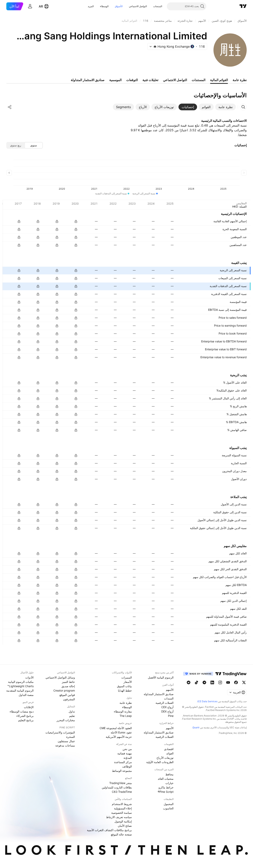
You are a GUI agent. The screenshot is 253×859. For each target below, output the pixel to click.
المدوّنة (128, 757)
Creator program (64, 690)
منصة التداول (26, 694)
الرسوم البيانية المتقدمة (20, 690)
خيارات (169, 783)
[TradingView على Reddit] (188, 682)
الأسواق (119, 6)
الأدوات (29, 677)
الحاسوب (168, 808)
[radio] (33, 145)
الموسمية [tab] (115, 80)
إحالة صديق (68, 686)
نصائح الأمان (125, 825)
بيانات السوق (124, 686)
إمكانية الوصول (123, 821)
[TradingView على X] (244, 682)
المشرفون (69, 699)
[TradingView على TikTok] (196, 682)
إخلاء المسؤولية (123, 808)
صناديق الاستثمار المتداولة (159, 694)
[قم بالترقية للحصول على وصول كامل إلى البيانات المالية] (19, 221)
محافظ (169, 774)
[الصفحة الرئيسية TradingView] (243, 6)
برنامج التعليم (26, 720)
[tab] (225, 107)
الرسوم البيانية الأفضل (161, 677)
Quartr (196, 727)
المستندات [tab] (198, 80)
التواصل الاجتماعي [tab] (175, 80)
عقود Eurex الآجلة (121, 732)
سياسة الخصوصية (121, 812)
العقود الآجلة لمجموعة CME (116, 728)
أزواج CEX (167, 707)
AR (41, 6)
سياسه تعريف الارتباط (119, 817)
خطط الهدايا (125, 690)
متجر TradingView (120, 783)
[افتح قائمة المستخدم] (30, 6)
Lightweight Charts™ (20, 686)
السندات (169, 698)
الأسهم (170, 689)
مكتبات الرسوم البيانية (21, 681)
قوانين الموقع (67, 694)
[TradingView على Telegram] (204, 682)
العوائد (170, 753)
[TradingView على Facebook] (236, 682)
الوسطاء (104, 6)
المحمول (169, 804)
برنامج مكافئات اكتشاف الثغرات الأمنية (109, 830)
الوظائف (127, 766)
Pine (171, 715)
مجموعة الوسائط (122, 770)
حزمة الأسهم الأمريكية (119, 736)
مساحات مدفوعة (65, 745)
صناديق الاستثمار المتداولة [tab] (88, 80)
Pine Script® (166, 791)
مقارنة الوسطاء (123, 711)
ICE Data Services (207, 701)
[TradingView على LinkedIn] (212, 682)
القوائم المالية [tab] (219, 80)
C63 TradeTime (122, 791)
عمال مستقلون (66, 741)
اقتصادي (169, 749)
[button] (150, 6)
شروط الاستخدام (122, 804)
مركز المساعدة (123, 762)
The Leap (126, 715)
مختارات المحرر (66, 720)
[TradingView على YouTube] (228, 682)
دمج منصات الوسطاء (22, 711)
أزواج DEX (167, 711)
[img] (155, 46)
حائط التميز (68, 681)
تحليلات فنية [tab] (150, 80)
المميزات (126, 677)
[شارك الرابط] (9, 107)
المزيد (91, 6)
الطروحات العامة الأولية (160, 762)
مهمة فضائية (124, 753)
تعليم (72, 715)
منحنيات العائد (166, 778)
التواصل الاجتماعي (138, 6)
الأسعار (128, 681)
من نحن (127, 749)
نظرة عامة (126, 702)
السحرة (70, 736)
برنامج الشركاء (25, 715)
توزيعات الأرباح (165, 757)
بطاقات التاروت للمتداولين (117, 787)
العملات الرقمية (165, 702)
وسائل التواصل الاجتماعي (60, 677)
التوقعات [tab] (132, 80)
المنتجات (157, 6)
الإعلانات (29, 707)
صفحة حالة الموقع (121, 834)
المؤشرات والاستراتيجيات (60, 732)
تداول (72, 711)
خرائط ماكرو (166, 787)
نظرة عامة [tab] (240, 80)
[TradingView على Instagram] (220, 682)
